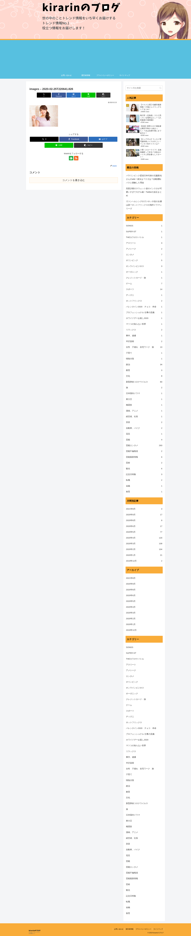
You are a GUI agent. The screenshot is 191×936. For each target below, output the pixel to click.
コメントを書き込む (73, 180)
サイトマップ (158, 929)
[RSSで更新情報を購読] (76, 158)
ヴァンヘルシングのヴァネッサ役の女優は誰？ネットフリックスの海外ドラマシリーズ (144, 205)
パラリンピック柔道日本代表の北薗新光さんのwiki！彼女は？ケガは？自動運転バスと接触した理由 (144, 179)
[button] (103, 95)
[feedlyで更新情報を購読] (71, 158)
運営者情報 (129, 929)
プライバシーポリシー (143, 929)
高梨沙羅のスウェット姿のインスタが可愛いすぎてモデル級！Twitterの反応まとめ (144, 192)
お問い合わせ (118, 929)
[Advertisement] (95, 55)
